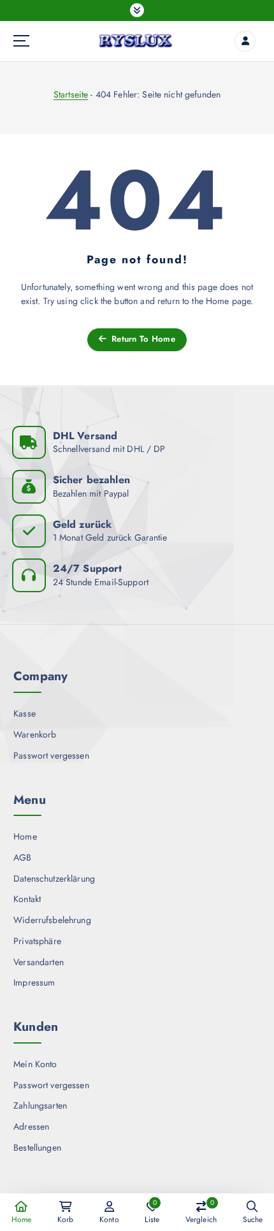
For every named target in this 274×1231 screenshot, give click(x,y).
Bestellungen (37, 1147)
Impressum (34, 982)
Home (25, 836)
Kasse (24, 713)
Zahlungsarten (40, 1105)
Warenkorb (34, 734)
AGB (22, 857)
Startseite (71, 94)
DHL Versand (85, 435)
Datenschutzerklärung (54, 878)
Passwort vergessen (51, 755)
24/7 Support (87, 568)
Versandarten (38, 962)
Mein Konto (35, 1064)
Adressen (31, 1126)
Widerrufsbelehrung (52, 920)
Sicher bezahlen (91, 479)
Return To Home (142, 339)
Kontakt (27, 898)
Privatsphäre (37, 941)
